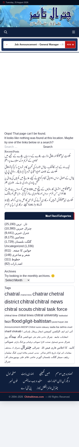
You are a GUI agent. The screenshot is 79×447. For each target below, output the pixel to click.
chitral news (49, 301)
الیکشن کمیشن (52, 331)
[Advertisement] (39, 92)
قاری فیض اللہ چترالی (44, 347)
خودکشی (27, 337)
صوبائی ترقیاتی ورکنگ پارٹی (27, 342)
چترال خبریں (24, 228)
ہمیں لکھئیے (44, 373)
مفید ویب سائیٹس (32, 380)
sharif (69, 327)
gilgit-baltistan (36, 321)
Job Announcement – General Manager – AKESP (41, 44)
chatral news (26, 295)
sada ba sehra (58, 326)
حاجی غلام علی (39, 337)
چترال (26, 347)
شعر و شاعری (21, 254)
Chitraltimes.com (34, 396)
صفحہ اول (11, 373)
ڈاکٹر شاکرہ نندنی (42, 353)
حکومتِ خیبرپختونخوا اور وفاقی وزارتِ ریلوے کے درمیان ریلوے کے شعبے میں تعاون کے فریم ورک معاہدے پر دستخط (38, 158)
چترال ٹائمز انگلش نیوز (47, 387)
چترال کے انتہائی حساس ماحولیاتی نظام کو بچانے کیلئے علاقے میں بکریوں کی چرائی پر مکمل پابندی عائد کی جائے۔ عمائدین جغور (39, 180)
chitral (27, 302)
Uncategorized (14, 246)
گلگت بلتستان (23, 241)
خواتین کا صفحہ (21, 250)
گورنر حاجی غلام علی (31, 357)
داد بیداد (15, 336)
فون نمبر (13, 380)
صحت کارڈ (46, 342)
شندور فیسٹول (57, 342)
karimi (38, 327)
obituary (45, 327)
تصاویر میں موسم (64, 373)
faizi (8, 321)
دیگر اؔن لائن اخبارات (59, 380)
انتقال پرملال (37, 331)
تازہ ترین (21, 224)
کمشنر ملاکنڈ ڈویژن (25, 353)
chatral (12, 294)
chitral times (26, 315)
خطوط (16, 259)
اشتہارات (16, 263)
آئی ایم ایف (67, 331)
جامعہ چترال (53, 337)
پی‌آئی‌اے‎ (26, 387)
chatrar (40, 294)
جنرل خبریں (22, 232)
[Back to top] (6, 443)
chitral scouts (18, 309)
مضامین (19, 237)
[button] (74, 32)
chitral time (11, 315)
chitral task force (50, 309)
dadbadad (63, 315)
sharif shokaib (13, 331)
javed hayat (58, 322)
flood (17, 321)
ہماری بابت (27, 373)
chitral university (46, 315)
